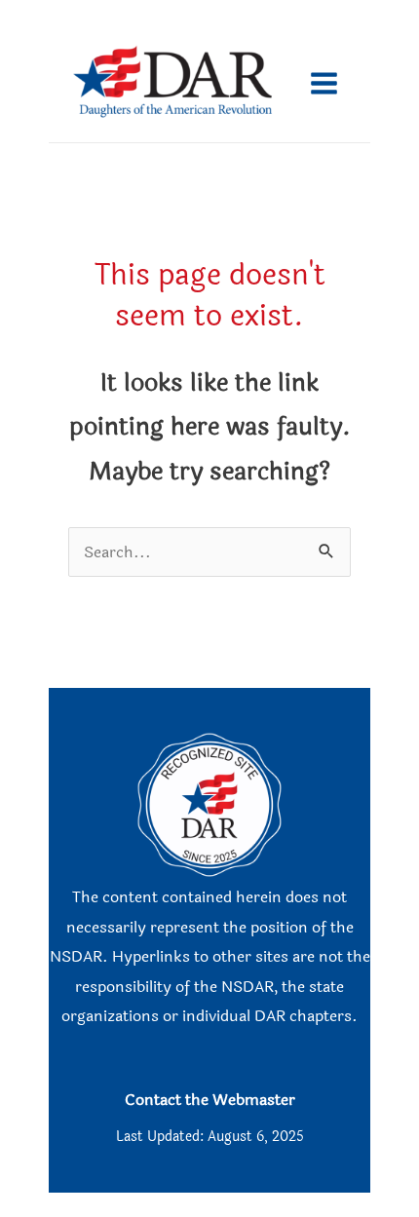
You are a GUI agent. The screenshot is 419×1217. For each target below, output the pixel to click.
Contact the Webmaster (210, 1099)
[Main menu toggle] (323, 84)
